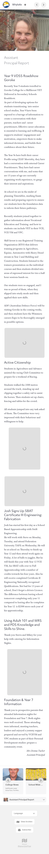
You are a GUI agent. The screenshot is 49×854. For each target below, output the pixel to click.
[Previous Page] (36, 4)
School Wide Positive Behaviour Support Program (36, 785)
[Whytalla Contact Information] (25, 5)
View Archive (26, 822)
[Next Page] (43, 4)
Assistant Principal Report (21, 800)
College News (12, 785)
